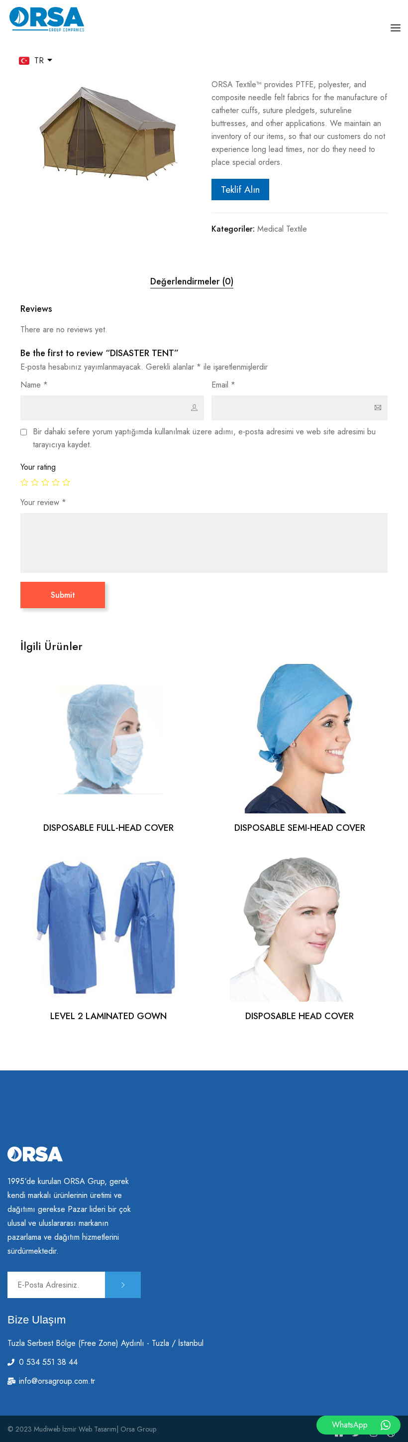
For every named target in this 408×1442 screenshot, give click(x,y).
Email (223, 385)
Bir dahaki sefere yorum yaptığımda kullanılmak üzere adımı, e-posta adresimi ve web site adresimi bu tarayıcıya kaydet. (204, 438)
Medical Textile (282, 229)
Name (34, 385)
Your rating (38, 467)
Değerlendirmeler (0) (191, 281)
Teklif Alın (240, 189)
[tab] (191, 281)
